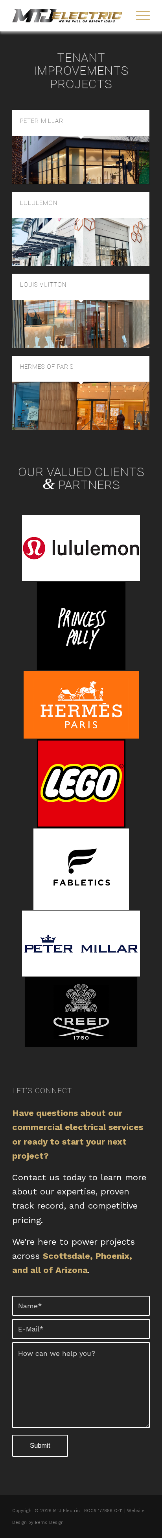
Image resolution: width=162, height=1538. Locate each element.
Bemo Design (49, 1522)
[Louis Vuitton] (80, 324)
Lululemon (38, 203)
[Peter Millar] (80, 160)
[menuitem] (139, 15)
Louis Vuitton (43, 284)
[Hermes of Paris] (80, 406)
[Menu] (139, 15)
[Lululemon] (80, 242)
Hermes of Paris (47, 366)
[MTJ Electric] (67, 15)
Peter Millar (41, 120)
